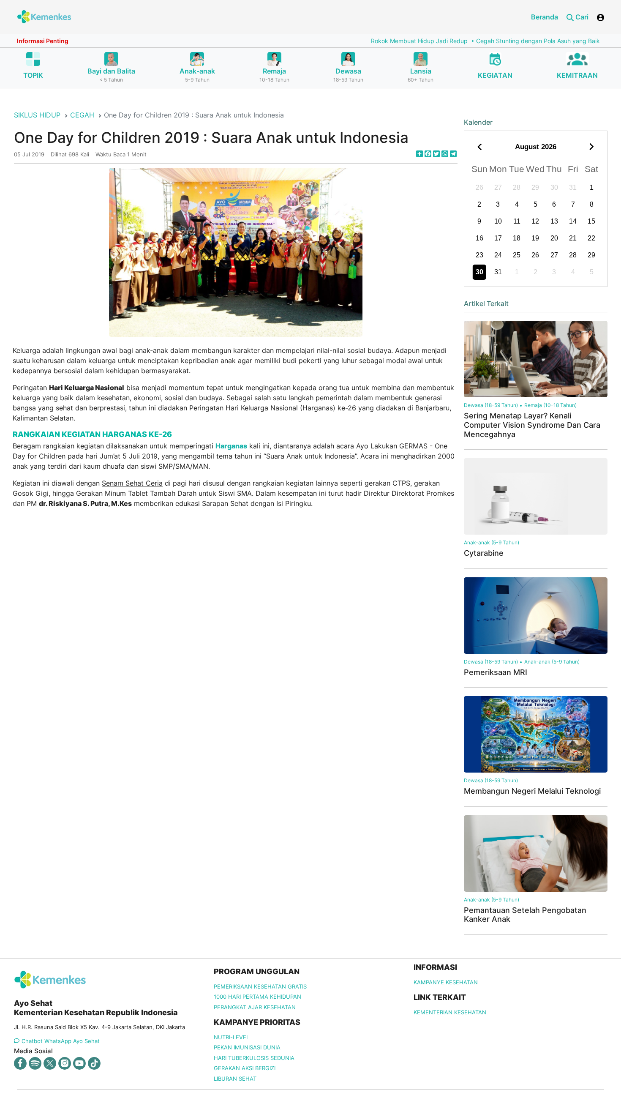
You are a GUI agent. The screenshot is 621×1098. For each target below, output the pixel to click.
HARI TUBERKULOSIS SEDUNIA (254, 1057)
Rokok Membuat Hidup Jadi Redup (385, 40)
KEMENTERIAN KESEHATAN (450, 1012)
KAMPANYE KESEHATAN (446, 982)
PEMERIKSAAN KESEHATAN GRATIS (260, 986)
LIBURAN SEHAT (235, 1078)
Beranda (544, 17)
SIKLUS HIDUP (37, 115)
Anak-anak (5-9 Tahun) (491, 542)
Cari (581, 17)
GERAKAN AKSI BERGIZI (244, 1068)
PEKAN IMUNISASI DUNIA (247, 1047)
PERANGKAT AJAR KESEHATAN (255, 1007)
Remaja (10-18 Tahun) (550, 405)
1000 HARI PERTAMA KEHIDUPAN (257, 996)
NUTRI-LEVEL (231, 1037)
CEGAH (82, 115)
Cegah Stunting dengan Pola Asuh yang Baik (504, 40)
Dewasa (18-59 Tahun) (491, 405)
